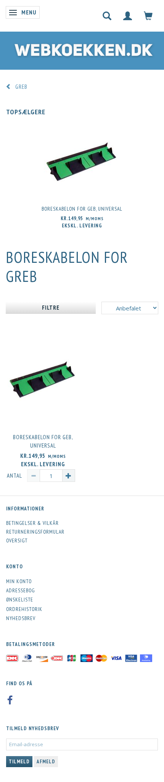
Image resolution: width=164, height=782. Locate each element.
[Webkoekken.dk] (82, 49)
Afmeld (46, 761)
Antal (15, 475)
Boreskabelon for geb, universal (82, 208)
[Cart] (148, 16)
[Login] (128, 16)
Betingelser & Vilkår (32, 523)
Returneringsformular (35, 531)
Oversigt (16, 540)
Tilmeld (19, 761)
